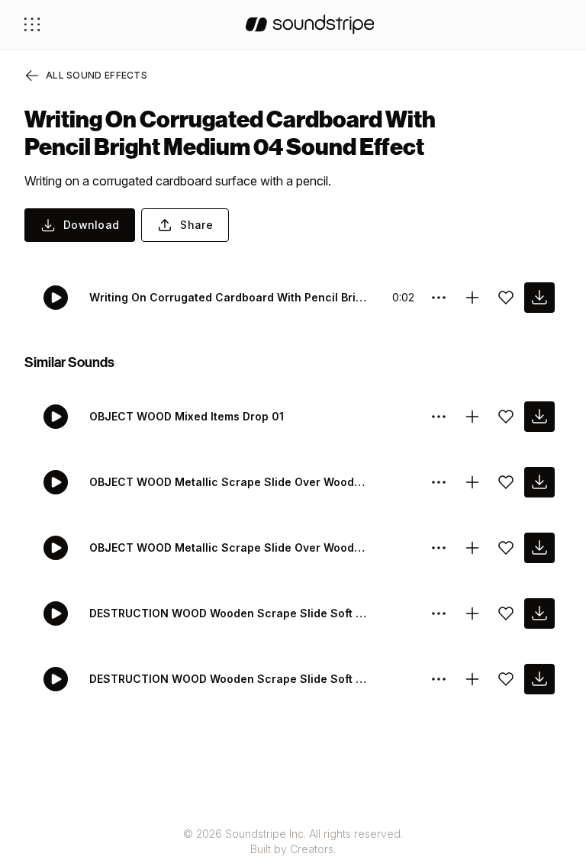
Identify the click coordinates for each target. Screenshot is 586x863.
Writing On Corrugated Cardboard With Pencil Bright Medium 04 (229, 297)
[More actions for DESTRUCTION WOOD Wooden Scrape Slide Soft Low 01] (438, 679)
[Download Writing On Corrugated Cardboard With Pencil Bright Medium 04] (539, 297)
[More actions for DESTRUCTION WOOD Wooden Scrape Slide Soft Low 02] (438, 613)
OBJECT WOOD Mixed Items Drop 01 (186, 416)
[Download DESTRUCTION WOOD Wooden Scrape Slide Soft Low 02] (539, 613)
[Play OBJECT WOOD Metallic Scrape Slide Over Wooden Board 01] (55, 548)
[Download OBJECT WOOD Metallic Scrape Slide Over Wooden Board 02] (539, 482)
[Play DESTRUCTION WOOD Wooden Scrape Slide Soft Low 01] (55, 679)
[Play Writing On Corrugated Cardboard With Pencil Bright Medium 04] (55, 297)
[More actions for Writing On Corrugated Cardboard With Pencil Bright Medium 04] (438, 297)
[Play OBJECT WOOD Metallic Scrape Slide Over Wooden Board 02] (55, 482)
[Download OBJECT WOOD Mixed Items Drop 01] (539, 416)
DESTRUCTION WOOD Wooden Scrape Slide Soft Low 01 (229, 678)
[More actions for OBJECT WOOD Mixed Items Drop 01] (438, 416)
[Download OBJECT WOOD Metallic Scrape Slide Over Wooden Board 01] (539, 548)
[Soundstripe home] (310, 24)
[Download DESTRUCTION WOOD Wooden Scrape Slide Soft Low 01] (539, 679)
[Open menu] (32, 24)
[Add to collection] (472, 297)
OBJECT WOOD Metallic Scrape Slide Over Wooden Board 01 (229, 547)
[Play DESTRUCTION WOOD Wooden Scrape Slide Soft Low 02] (55, 613)
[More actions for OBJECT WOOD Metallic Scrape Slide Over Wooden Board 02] (438, 482)
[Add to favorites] (506, 297)
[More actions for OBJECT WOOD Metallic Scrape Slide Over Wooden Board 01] (438, 548)
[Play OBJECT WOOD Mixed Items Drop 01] (55, 416)
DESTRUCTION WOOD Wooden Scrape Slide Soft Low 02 (229, 613)
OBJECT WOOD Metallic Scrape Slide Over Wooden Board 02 (229, 481)
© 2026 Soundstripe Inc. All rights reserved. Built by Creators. (293, 841)
